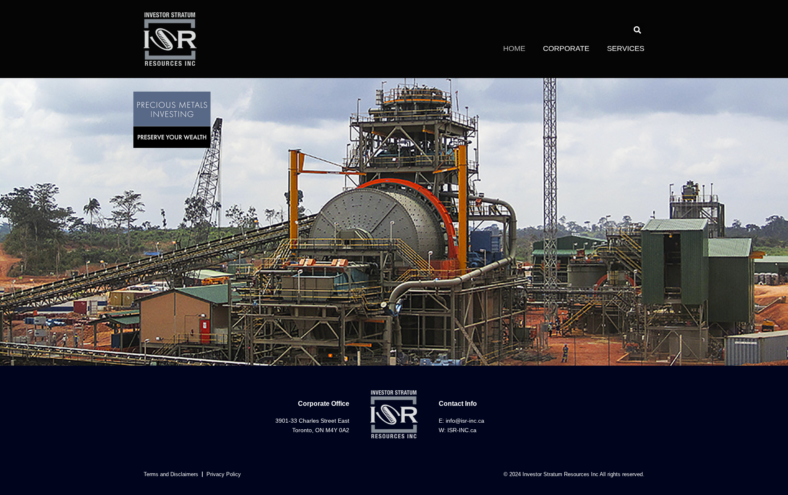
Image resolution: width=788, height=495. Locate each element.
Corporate (566, 48)
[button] (637, 30)
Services (625, 48)
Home (514, 48)
